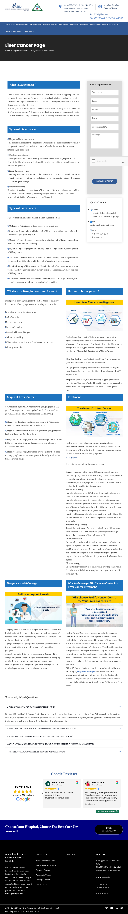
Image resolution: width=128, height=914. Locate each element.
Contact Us (27, 31)
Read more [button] (50, 804)
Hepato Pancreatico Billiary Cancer (27, 51)
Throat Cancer (42, 884)
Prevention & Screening (68, 25)
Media (8, 31)
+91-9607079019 (97, 18)
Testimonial (113, 25)
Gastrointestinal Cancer (46, 865)
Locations (17, 31)
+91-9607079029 (115, 18)
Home (8, 25)
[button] (121, 793)
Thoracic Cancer (43, 870)
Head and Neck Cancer (46, 860)
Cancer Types (35, 25)
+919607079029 (102, 888)
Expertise (84, 25)
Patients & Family (50, 25)
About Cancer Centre (19, 25)
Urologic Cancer (43, 880)
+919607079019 (102, 884)
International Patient (99, 25)
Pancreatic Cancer (44, 875)
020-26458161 (102, 894)
